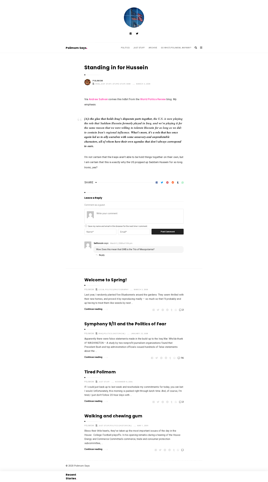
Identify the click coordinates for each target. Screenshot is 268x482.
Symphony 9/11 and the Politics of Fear (125, 324)
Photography (121, 289)
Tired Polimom (100, 372)
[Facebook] (131, 33)
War (128, 84)
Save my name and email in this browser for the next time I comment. (118, 226)
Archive (153, 47)
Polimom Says (76, 48)
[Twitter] (137, 33)
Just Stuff (139, 47)
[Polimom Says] (134, 17)
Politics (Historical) (114, 333)
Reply (102, 255)
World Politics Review (153, 99)
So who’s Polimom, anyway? (176, 47)
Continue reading (93, 309)
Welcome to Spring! (105, 280)
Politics (125, 47)
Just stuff (106, 84)
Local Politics (106, 289)
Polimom (98, 81)
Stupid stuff (119, 84)
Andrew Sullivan (98, 99)
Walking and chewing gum (113, 416)
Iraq (97, 84)
